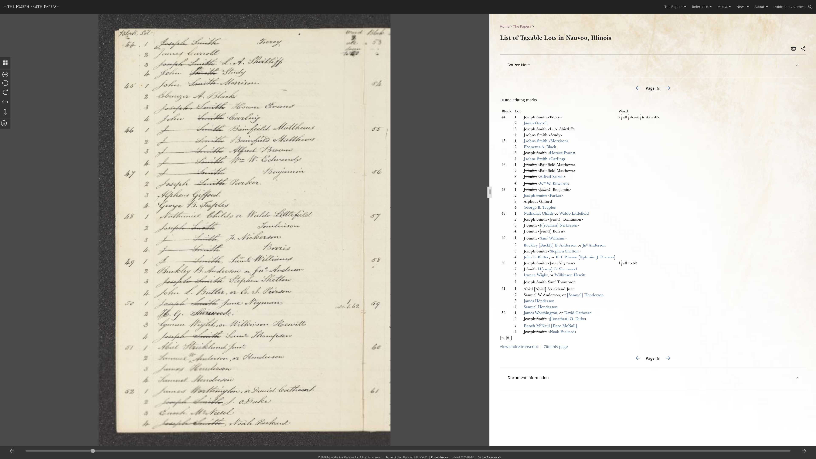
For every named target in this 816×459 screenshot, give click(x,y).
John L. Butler (536, 257)
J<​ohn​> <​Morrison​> (546, 141)
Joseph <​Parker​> (543, 195)
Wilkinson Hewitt (570, 275)
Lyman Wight (536, 275)
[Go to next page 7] (803, 451)
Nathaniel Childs (538, 213)
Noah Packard (562, 331)
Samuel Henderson (540, 307)
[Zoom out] (5, 83)
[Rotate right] (5, 92)
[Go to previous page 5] (12, 451)
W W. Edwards (554, 183)
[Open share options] (803, 49)
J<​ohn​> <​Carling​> (545, 159)
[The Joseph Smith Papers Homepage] (32, 7)
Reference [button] (700, 6)
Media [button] (722, 6)
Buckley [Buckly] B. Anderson (550, 245)
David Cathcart (577, 313)
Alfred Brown (552, 176)
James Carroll (536, 123)
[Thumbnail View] (5, 63)
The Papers (522, 26)
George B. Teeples (539, 207)
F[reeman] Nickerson (558, 225)
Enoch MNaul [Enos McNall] (550, 326)
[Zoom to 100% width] (5, 102)
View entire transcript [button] (519, 346)
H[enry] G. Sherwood (557, 269)
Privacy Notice (439, 457)
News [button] (741, 6)
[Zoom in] (5, 74)
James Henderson (539, 301)
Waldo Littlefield (574, 213)
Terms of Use (393, 457)
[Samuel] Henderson (585, 295)
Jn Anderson (594, 245)
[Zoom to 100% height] (5, 112)
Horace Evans (562, 153)
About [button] (759, 6)
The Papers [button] (673, 6)
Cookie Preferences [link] (489, 457)
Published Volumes (789, 6)
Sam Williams (552, 238)
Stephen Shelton (564, 251)
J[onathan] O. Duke (567, 319)
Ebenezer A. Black (540, 147)
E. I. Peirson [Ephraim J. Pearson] (585, 257)
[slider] (408, 451)
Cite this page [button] (556, 346)
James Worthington (540, 313)
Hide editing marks (520, 100)
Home (505, 26)
